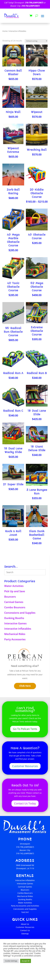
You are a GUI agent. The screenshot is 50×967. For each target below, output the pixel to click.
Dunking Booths (14, 618)
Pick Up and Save (14, 591)
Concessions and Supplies (19, 612)
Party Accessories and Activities (25, 905)
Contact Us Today (25, 803)
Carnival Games (13, 602)
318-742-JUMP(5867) (30, 5)
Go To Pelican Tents (25, 729)
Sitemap (25, 933)
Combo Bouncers (14, 607)
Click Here (25, 686)
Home (4, 31)
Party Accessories (14, 639)
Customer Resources (25, 766)
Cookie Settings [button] (11, 961)
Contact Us (25, 930)
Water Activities (13, 586)
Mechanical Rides (14, 634)
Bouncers (10, 596)
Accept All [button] (25, 961)
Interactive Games (15, 623)
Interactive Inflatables (17, 628)
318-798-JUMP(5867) (34, 2)
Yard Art (25, 912)
